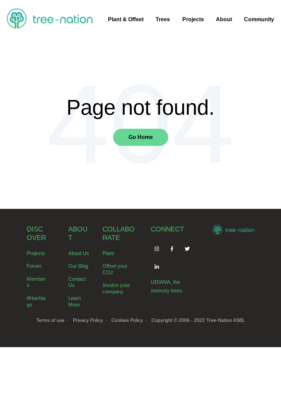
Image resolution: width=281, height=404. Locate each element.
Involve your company (116, 288)
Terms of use (50, 320)
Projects (193, 19)
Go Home (141, 137)
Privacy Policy (88, 320)
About (224, 19)
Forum (34, 266)
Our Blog (78, 266)
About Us (78, 253)
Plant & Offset (126, 19)
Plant (108, 253)
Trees (163, 19)
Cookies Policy (127, 320)
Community (259, 19)
